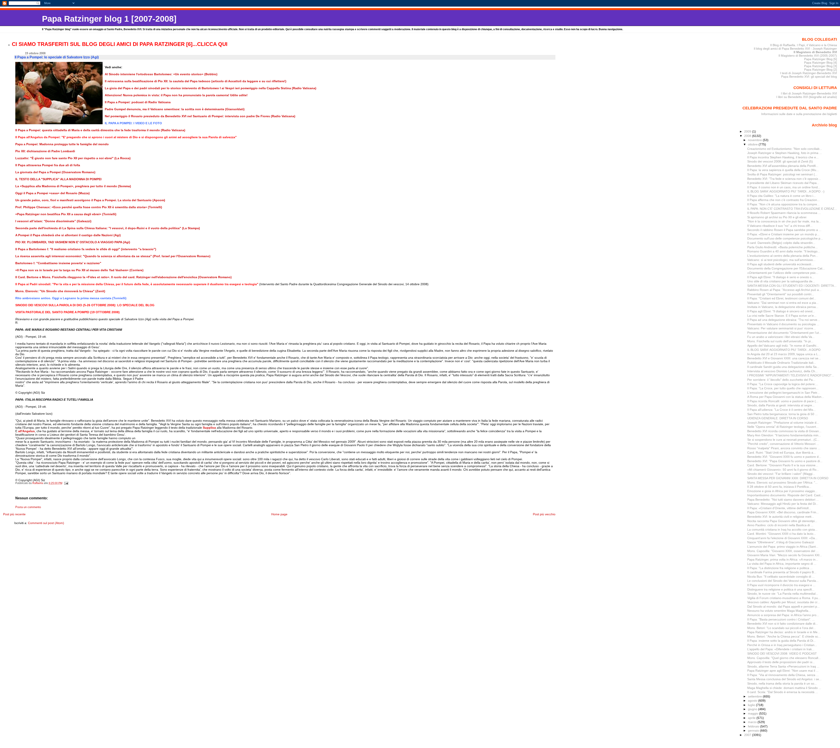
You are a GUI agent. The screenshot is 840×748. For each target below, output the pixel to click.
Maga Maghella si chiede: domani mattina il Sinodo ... (784, 688)
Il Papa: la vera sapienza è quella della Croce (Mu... (783, 170)
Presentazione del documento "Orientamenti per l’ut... (784, 332)
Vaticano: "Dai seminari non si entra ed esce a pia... (783, 302)
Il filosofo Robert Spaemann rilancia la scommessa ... (784, 213)
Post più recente (14, 514)
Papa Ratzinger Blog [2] (820, 69)
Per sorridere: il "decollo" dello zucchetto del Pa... (781, 379)
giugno (753, 709)
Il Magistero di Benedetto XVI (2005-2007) (808, 55)
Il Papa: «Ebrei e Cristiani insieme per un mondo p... (783, 234)
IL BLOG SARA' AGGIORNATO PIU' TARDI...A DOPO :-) (785, 191)
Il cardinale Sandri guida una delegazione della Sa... (783, 367)
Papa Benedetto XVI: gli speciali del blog (809, 76)
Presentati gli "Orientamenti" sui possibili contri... (780, 294)
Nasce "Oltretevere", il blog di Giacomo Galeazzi (780, 542)
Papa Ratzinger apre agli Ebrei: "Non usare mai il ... (783, 670)
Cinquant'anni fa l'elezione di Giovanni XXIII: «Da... (782, 538)
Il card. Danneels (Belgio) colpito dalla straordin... (781, 243)
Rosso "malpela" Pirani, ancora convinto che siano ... (783, 448)
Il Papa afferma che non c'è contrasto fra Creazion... (783, 200)
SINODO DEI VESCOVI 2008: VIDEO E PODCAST (782, 653)
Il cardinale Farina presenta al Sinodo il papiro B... (781, 572)
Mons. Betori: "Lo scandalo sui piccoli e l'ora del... (781, 628)
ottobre (753, 144)
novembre (755, 140)
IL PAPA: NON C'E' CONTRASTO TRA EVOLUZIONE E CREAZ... (792, 208)
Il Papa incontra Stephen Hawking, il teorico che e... (783, 157)
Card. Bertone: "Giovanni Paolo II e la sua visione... (782, 465)
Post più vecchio (544, 514)
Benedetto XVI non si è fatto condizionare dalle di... (782, 623)
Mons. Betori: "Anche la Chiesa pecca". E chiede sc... (784, 636)
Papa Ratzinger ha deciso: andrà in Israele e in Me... (783, 632)
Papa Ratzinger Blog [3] (820, 66)
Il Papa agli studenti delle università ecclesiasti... (780, 264)
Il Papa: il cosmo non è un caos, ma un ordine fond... (783, 187)
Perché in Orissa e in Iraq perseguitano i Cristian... (782, 645)
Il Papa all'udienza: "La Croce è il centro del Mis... (781, 409)
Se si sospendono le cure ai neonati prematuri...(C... (783, 439)
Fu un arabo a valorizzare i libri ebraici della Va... (781, 337)
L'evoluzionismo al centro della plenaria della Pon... (782, 255)
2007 (748, 735)
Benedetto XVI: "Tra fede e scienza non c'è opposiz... (784, 178)
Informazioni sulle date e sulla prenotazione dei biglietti (799, 114)
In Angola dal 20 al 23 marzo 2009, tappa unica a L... (784, 354)
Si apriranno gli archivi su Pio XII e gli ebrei (776, 217)
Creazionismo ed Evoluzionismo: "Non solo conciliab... (784, 148)
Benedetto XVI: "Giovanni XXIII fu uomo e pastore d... (784, 456)
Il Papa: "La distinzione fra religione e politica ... (780, 568)
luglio (752, 705)
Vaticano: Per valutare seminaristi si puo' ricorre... (781, 328)
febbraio (754, 726)
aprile (752, 718)
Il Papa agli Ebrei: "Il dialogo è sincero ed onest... (781, 311)
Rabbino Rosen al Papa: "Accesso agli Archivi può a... (784, 290)
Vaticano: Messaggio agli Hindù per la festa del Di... (782, 503)
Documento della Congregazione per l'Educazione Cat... (786, 268)
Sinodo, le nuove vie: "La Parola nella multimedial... (782, 593)
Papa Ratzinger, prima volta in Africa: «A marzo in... (782, 559)
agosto (753, 700)
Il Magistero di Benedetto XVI (815, 52)
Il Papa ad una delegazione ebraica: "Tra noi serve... (783, 320)
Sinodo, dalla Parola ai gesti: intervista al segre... (781, 405)
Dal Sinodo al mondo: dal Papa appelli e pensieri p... (783, 606)
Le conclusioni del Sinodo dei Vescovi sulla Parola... (783, 580)
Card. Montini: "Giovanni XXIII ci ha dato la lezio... (781, 533)
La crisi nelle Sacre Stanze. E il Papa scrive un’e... (781, 315)
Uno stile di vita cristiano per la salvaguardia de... (781, 281)
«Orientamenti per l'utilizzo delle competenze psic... (782, 272)
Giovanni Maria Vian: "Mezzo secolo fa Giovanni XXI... (784, 555)
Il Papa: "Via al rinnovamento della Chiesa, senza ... (783, 675)
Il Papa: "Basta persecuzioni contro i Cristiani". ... (781, 619)
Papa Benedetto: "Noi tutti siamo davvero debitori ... (783, 499)
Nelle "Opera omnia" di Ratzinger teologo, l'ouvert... (783, 426)
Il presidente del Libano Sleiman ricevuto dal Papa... (783, 183)
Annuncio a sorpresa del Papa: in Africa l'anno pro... (783, 615)
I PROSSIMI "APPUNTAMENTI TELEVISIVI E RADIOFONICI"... (790, 375)
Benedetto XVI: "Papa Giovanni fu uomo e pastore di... (784, 461)
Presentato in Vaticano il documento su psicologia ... (783, 324)
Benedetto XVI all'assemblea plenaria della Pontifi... (782, 166)
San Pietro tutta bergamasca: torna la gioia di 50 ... (782, 414)
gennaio (754, 730)
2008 (748, 136)
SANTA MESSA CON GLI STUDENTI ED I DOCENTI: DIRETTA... (791, 285)
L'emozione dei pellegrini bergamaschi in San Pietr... (783, 392)
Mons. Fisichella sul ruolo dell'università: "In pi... (780, 341)
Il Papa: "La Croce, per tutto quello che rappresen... (783, 388)
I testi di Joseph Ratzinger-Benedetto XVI (808, 73)
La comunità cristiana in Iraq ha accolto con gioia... (782, 529)
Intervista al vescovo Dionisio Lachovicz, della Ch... (782, 371)
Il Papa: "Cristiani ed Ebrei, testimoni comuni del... (781, 298)
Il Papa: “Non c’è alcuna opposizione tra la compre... (783, 204)
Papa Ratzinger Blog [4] (820, 62)
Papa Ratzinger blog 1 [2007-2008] (109, 18)
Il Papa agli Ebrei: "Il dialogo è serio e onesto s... (780, 277)
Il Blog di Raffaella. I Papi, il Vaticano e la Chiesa (803, 45)
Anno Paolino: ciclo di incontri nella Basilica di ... (780, 525)
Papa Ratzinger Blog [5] (820, 59)
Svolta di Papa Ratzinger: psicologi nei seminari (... (782, 174)
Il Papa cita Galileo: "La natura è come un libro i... (781, 195)
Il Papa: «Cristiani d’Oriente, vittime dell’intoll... (779, 508)
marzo (753, 722)
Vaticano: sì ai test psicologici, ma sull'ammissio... (781, 260)
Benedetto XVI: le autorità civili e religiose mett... (780, 516)
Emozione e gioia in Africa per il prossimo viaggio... (782, 491)
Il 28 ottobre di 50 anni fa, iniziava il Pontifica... (779, 486)
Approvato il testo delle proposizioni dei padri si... (781, 662)
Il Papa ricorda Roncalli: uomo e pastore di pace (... (782, 401)
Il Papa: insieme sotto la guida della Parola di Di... (781, 640)
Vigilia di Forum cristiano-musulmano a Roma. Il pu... (784, 598)
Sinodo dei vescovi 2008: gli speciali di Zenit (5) (780, 161)
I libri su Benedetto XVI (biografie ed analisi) (806, 97)
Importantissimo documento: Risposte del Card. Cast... (785, 495)
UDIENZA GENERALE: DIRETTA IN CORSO (777, 418)
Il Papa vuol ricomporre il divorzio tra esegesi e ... (781, 585)
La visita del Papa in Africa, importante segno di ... (781, 563)
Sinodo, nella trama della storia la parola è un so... (782, 683)
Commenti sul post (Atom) (46, 523)
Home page (279, 514)
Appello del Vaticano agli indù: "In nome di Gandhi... (783, 345)
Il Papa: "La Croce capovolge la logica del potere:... (782, 384)
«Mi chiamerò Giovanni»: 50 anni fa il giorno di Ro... (783, 469)
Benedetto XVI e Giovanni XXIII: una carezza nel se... (784, 358)
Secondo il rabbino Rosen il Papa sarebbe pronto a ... (784, 230)
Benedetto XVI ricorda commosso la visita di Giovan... (784, 431)
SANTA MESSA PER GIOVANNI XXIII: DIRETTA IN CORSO (787, 478)
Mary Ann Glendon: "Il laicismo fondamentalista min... (784, 435)
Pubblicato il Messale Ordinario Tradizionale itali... (781, 362)
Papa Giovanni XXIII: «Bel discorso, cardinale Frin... (783, 512)
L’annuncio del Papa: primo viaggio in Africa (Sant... (782, 546)
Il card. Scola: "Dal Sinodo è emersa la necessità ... (782, 692)
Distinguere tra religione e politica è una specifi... (780, 589)
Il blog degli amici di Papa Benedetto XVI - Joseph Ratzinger (795, 48)
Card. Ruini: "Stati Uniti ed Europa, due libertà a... (781, 452)
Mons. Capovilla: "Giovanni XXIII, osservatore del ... (783, 551)
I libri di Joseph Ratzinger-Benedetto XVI (809, 93)
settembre (755, 696)
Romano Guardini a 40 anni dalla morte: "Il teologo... (783, 251)
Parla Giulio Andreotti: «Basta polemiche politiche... (782, 247)
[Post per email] (66, 483)
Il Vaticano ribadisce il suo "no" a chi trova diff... (779, 225)
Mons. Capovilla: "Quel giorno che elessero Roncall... (784, 658)
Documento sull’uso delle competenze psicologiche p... (785, 238)
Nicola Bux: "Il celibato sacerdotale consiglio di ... (781, 576)
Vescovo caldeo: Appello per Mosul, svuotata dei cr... (783, 602)
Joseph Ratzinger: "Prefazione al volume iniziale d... (783, 422)
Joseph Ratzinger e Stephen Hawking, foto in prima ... (784, 153)
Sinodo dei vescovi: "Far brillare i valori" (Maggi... (781, 473)
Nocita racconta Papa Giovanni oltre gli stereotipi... (782, 521)
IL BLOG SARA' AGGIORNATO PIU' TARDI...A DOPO (784, 349)
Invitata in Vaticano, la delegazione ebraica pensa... (782, 307)
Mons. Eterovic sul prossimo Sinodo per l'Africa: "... (782, 482)
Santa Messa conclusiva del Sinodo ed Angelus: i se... (784, 679)
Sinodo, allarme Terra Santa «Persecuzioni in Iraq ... (783, 666)
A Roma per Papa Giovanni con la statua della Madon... (785, 396)
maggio (753, 713)
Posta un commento (28, 507)
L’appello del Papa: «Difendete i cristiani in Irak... (780, 649)
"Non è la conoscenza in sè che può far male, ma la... (784, 221)
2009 (748, 131)
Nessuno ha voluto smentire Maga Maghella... (779, 610)
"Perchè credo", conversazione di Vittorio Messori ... (783, 444)
